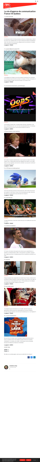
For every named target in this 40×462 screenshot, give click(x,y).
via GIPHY (6, 36)
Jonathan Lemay (13, 365)
